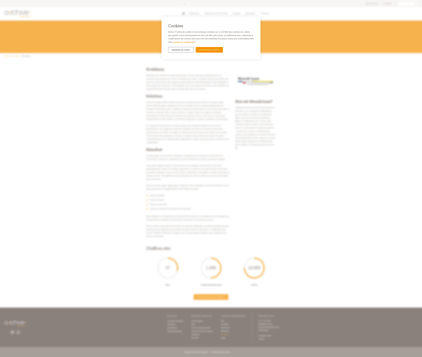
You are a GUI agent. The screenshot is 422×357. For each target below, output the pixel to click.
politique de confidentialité (184, 42)
